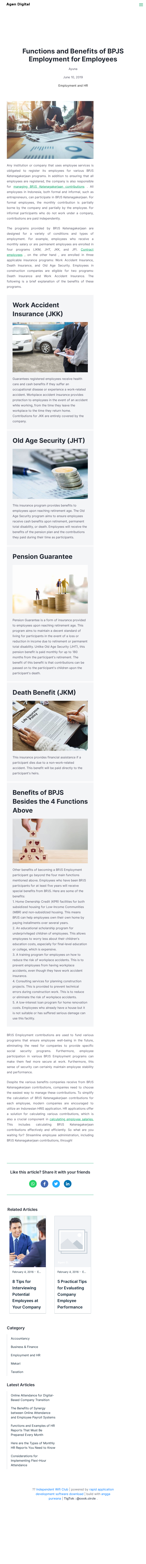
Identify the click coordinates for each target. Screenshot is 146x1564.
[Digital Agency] (18, 4)
